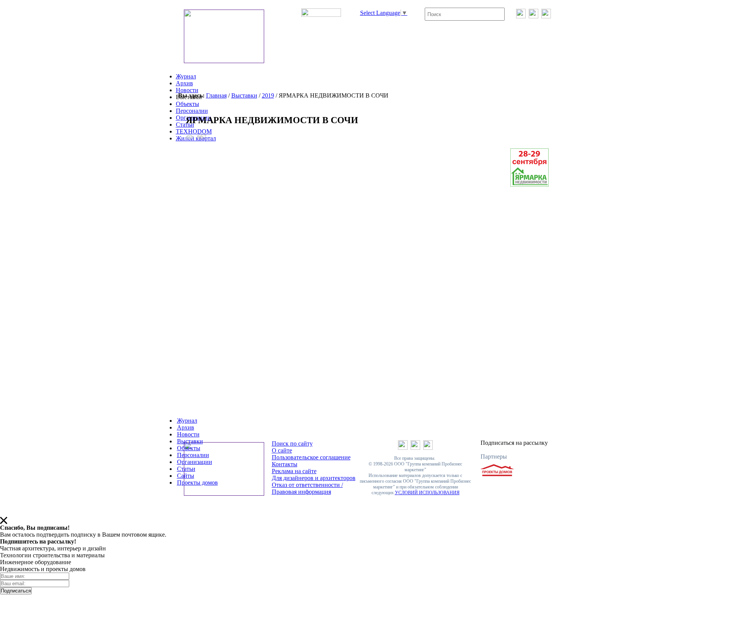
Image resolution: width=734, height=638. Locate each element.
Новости (187, 90)
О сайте (282, 450)
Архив (184, 83)
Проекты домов (197, 482)
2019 (268, 95)
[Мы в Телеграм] (533, 16)
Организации (194, 462)
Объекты (187, 104)
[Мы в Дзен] (546, 16)
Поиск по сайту (292, 443)
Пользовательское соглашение (311, 457)
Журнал (186, 76)
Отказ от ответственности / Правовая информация (307, 488)
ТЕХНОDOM (194, 131)
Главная (216, 95)
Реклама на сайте (294, 471)
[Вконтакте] (521, 16)
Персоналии (192, 110)
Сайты (185, 475)
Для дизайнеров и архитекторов (314, 478)
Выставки (244, 95)
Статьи (185, 124)
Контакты (284, 464)
